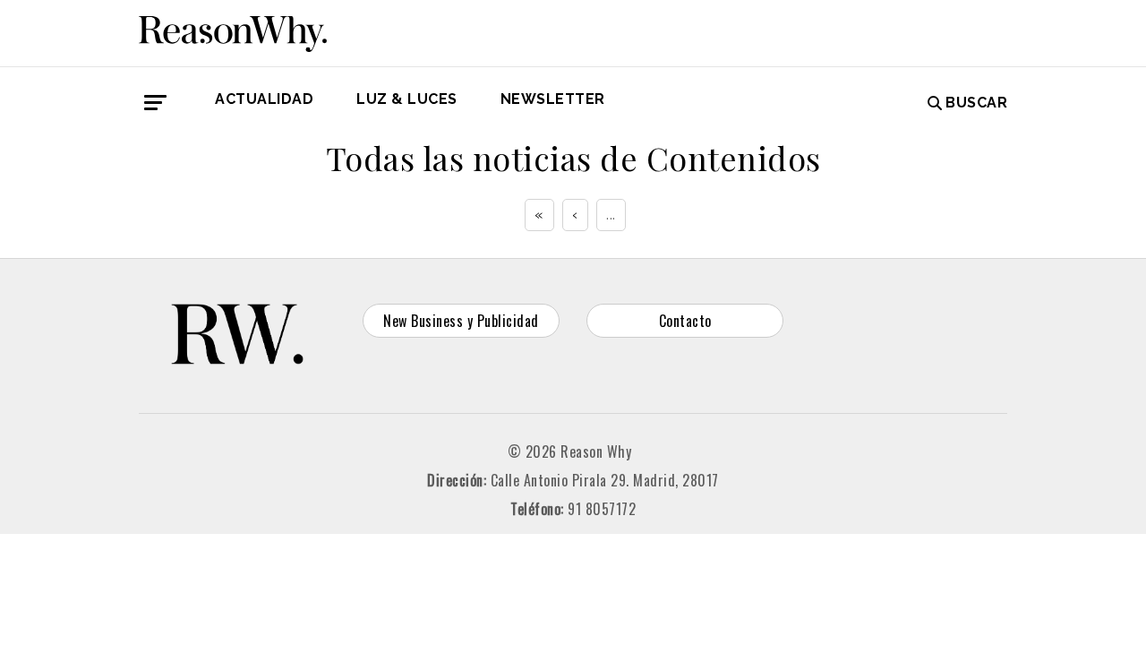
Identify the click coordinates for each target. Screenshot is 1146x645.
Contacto (685, 320)
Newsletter (552, 99)
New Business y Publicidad (461, 320)
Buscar (976, 102)
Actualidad (264, 99)
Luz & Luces (407, 99)
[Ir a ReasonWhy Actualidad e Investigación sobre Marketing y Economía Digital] (233, 30)
